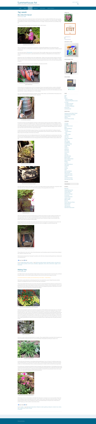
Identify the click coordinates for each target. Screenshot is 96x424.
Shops (65, 169)
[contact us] (68, 21)
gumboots (26, 263)
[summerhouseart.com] (64, 38)
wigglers (56, 263)
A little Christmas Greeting (69, 118)
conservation (56, 262)
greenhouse (66, 149)
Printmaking (66, 165)
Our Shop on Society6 (69, 103)
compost (52, 262)
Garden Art (66, 147)
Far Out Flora (66, 195)
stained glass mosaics (68, 175)
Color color (66, 137)
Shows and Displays (68, 171)
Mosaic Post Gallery (68, 99)
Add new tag (38, 262)
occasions (66, 162)
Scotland (54, 406)
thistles (60, 406)
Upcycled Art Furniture (68, 177)
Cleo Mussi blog (67, 192)
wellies (47, 263)
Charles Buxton (33, 406)
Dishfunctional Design (68, 193)
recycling (30, 262)
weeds (45, 263)
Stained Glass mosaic (68, 173)
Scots (57, 406)
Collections (66, 135)
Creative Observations (68, 138)
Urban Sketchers (67, 206)
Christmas (66, 130)
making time (50, 406)
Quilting (65, 166)
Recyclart (66, 200)
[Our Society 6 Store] (71, 56)
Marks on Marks (67, 199)
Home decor (66, 150)
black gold (48, 262)
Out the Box (23, 421)
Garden (27, 262)
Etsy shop (66, 139)
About (25, 8)
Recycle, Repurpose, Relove (69, 202)
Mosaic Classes (67, 157)
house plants (66, 152)
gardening (46, 406)
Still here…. (66, 117)
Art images (66, 123)
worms (59, 263)
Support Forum (67, 204)
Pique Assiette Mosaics (68, 164)
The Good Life (29, 52)
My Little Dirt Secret (25, 15)
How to (65, 153)
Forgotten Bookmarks (68, 196)
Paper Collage (67, 134)
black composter (43, 262)
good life (22, 263)
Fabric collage (67, 141)
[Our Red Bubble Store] (71, 74)
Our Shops (42, 8)
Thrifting (65, 176)
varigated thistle (23, 408)
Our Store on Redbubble (69, 106)
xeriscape (30, 408)
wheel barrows (51, 263)
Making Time (22, 270)
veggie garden (40, 263)
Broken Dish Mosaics (68, 128)
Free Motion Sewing (68, 143)
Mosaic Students (67, 160)
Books (65, 127)
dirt (59, 262)
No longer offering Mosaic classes (71, 100)
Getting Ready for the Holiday (69, 114)
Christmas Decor (68, 131)
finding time (39, 406)
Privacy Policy (50, 8)
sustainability (35, 263)
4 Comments (20, 264)
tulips (19, 408)
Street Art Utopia (67, 203)
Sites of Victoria (67, 172)
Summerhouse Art (27, 2)
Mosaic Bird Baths (67, 156)
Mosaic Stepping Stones (68, 158)
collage (65, 132)
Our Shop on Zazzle (68, 104)
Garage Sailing (23, 262)
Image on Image (67, 198)
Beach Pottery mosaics (68, 125)
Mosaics (36, 8)
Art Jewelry (66, 124)
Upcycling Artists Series (68, 179)
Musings (66, 161)
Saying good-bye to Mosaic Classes (70, 113)
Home (20, 8)
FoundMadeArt (67, 142)
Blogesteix (66, 188)
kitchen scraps (30, 263)
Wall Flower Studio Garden (69, 207)
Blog (30, 8)
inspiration (66, 154)
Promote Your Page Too (67, 39)
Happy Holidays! (67, 116)
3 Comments (20, 409)
